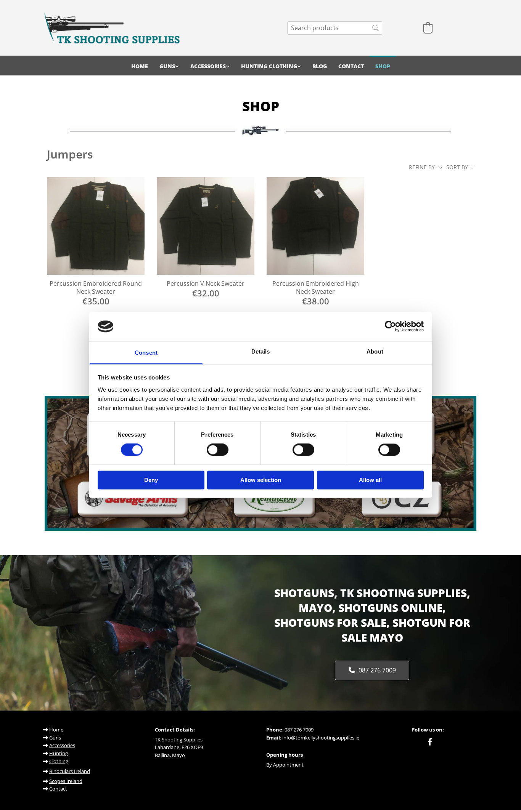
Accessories (208, 66)
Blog (319, 66)
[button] (372, 670)
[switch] (217, 450)
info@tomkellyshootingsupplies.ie (320, 737)
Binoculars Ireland (69, 771)
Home (139, 66)
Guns (167, 66)
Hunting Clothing (269, 66)
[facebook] (430, 741)
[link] (169, 65)
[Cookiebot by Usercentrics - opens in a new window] (390, 326)
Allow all (370, 480)
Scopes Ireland (65, 781)
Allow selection (260, 480)
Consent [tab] (146, 352)
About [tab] (375, 351)
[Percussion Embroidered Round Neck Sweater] (96, 226)
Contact (351, 66)
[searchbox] (334, 28)
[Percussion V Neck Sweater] (205, 226)
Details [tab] (260, 351)
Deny (151, 480)
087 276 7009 (299, 729)
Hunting (58, 753)
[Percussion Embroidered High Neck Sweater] (315, 226)
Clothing (58, 761)
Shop (382, 66)
